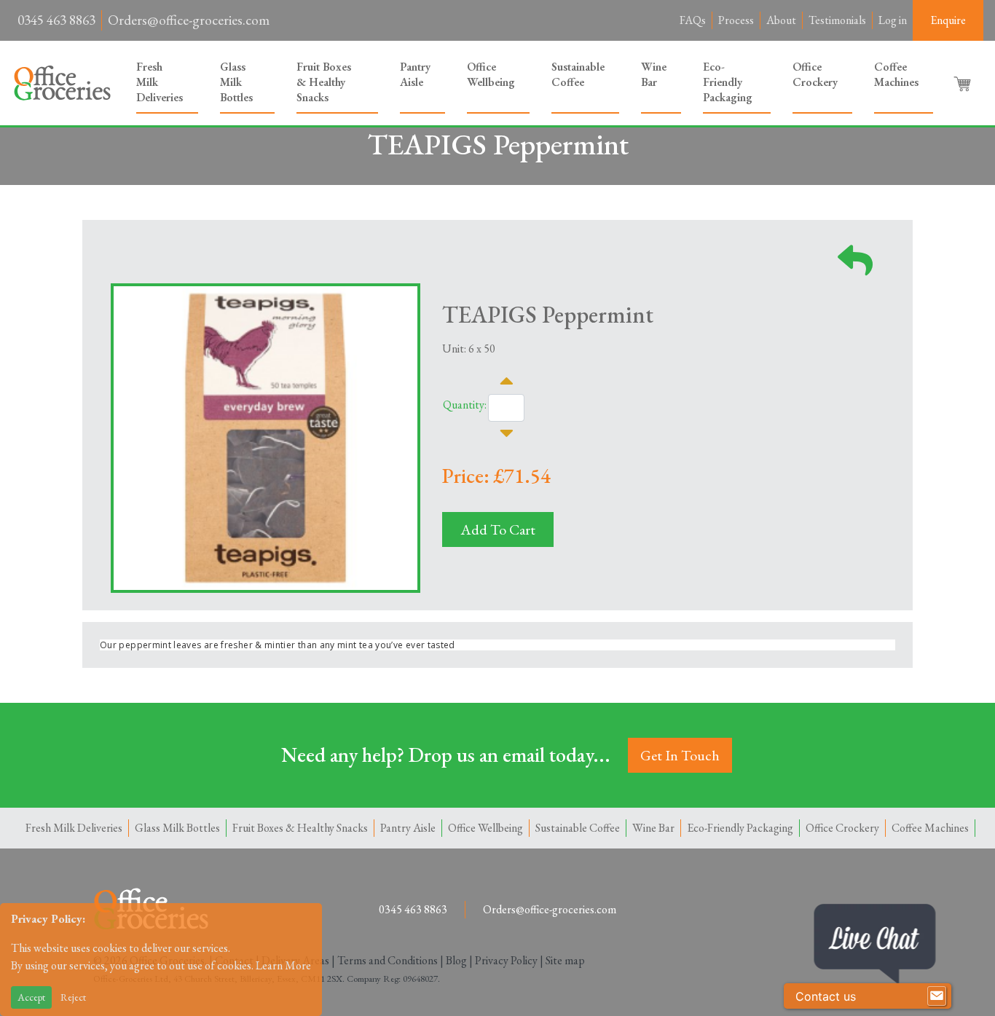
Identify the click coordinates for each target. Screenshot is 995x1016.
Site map (565, 960)
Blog (456, 960)
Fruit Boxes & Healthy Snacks (323, 82)
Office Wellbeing (491, 74)
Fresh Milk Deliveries (159, 82)
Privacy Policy (506, 960)
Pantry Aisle (415, 74)
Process (736, 20)
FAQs (693, 20)
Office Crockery (815, 74)
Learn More (283, 965)
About (781, 20)
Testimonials (837, 20)
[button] (963, 83)
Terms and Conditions (387, 960)
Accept (31, 997)
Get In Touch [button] (680, 755)
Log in (892, 20)
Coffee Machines (896, 74)
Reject (73, 997)
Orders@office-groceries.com (189, 20)
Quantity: (465, 404)
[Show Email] (936, 996)
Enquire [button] (948, 20)
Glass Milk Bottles (236, 82)
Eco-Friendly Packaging (727, 82)
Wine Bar (653, 74)
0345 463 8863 (56, 20)
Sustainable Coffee (578, 74)
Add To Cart (497, 529)
